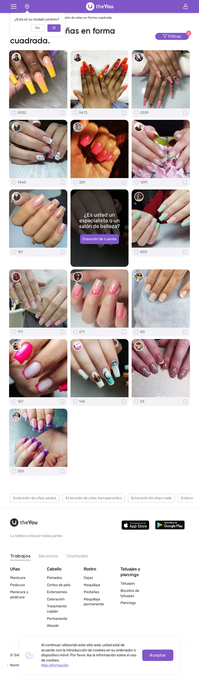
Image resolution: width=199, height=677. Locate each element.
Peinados (54, 578)
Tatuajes (127, 583)
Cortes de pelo (58, 585)
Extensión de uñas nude (151, 498)
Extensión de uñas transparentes (94, 498)
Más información (54, 665)
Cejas (88, 578)
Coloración (56, 599)
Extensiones (57, 592)
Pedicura (17, 585)
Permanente (57, 618)
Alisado (53, 625)
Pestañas (91, 592)
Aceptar (158, 655)
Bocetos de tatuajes (129, 593)
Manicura (17, 578)
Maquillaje (92, 585)
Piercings (128, 603)
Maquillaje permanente (94, 602)
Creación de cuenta (99, 239)
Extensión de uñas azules (34, 498)
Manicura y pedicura (19, 594)
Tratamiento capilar (57, 609)
